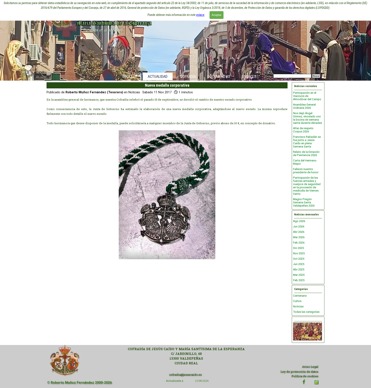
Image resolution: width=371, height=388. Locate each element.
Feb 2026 (298, 242)
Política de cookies (305, 376)
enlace (200, 15)
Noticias (298, 306)
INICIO (127, 76)
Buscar (316, 76)
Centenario (300, 295)
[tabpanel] (186, 356)
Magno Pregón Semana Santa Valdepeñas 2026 (304, 202)
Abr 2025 (298, 269)
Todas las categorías (306, 311)
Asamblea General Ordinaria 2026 (304, 106)
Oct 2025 (298, 258)
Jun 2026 (298, 226)
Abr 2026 (298, 231)
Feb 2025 (298, 280)
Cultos (297, 301)
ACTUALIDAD (157, 76)
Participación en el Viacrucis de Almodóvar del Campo (307, 96)
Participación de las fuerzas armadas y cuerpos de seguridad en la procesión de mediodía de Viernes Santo (307, 185)
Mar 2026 (298, 237)
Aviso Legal (310, 367)
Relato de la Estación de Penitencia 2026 (306, 153)
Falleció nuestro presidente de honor (305, 170)
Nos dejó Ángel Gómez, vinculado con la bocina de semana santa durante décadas (307, 118)
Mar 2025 (298, 274)
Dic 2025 (298, 248)
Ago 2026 (299, 221)
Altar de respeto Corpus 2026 (303, 130)
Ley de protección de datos (299, 372)
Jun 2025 (298, 264)
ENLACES (249, 76)
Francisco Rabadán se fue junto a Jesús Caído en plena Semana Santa (307, 141)
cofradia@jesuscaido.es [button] (185, 375)
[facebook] (304, 382)
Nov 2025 (299, 253)
